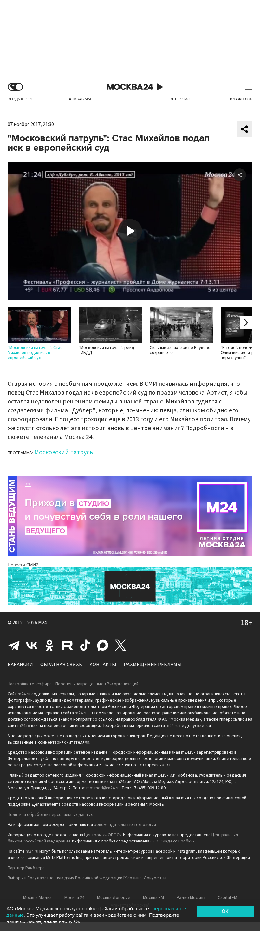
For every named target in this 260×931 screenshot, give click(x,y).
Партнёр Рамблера (26, 868)
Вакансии (20, 664)
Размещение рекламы (153, 664)
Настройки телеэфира (30, 684)
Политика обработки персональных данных (50, 814)
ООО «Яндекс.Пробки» (172, 841)
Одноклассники (49, 645)
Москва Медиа (37, 898)
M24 (42, 622)
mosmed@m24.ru (103, 788)
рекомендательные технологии (125, 825)
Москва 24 (130, 87)
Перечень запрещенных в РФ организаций (97, 684)
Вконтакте (31, 645)
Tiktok (85, 645)
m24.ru (24, 694)
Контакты (102, 664)
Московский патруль (63, 452)
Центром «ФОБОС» (102, 835)
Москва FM (153, 898)
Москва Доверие (113, 898)
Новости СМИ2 (23, 564)
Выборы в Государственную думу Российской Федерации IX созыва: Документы (87, 878)
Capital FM (227, 898)
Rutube (67, 645)
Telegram (14, 645)
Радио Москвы (191, 898)
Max (102, 645)
